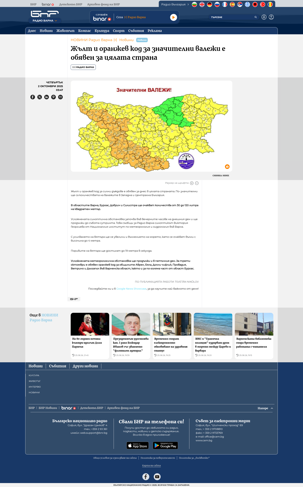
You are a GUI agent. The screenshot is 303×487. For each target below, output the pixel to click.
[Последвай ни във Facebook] (146, 477)
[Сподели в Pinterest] (53, 97)
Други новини (85, 366)
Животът (34, 381)
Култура (34, 375)
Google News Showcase (131, 288)
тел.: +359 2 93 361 (95, 429)
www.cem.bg (204, 440)
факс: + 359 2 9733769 (209, 432)
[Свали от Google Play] (165, 445)
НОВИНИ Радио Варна (91, 40)
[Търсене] (255, 17)
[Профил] (271, 17)
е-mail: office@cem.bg (210, 436)
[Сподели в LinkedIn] (46, 97)
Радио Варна (85, 67)
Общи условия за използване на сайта (115, 457)
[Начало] (45, 14)
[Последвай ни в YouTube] (157, 477)
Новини (126, 40)
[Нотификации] (264, 17)
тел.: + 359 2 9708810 (209, 429)
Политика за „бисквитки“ (194, 457)
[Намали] (197, 183)
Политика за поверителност (158, 457)
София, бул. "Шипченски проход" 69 (219, 425)
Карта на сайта (151, 465)
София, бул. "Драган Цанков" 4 (87, 425)
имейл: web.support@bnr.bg (89, 432)
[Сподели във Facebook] (32, 97)
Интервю (35, 386)
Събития (57, 366)
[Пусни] (173, 17)
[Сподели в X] (39, 97)
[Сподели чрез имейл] (60, 97)
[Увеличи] (192, 183)
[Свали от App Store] (138, 445)
